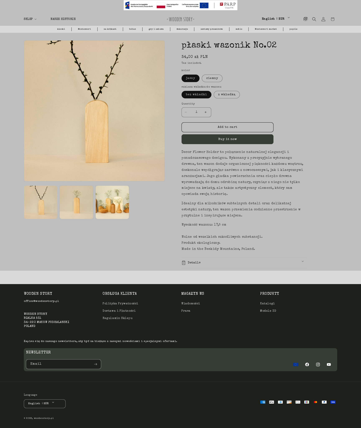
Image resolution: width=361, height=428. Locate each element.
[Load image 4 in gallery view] (112, 202)
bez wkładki (196, 94)
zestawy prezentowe (212, 29)
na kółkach (110, 29)
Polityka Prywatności (120, 303)
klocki (61, 29)
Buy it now (227, 139)
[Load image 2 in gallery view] (76, 202)
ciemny (212, 78)
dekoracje (182, 29)
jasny (190, 78)
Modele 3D (268, 311)
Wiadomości (190, 303)
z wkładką (226, 94)
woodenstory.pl (44, 418)
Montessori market (266, 29)
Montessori (84, 29)
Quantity (188, 104)
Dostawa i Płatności (119, 311)
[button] (34, 19)
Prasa (186, 311)
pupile (293, 29)
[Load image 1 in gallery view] (40, 202)
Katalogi (267, 303)
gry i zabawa (156, 29)
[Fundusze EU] (295, 364)
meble (239, 29)
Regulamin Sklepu (118, 318)
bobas (132, 29)
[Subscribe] (96, 364)
